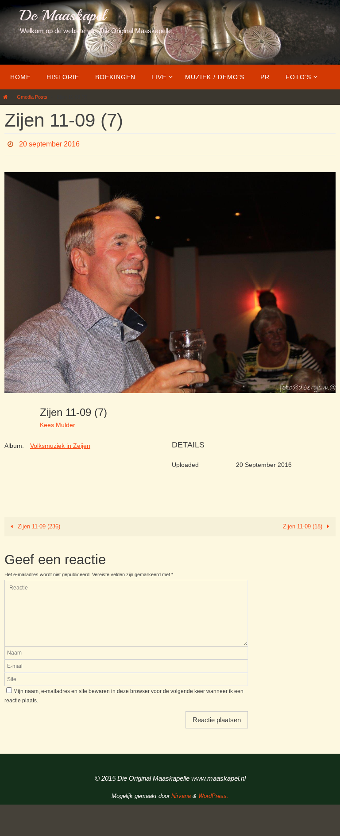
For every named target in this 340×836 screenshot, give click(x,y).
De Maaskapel (62, 15)
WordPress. (213, 793)
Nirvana (181, 793)
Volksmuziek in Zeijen (60, 443)
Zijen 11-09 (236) (38, 524)
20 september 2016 (49, 142)
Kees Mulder (57, 422)
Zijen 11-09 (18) (303, 524)
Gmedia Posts (32, 97)
